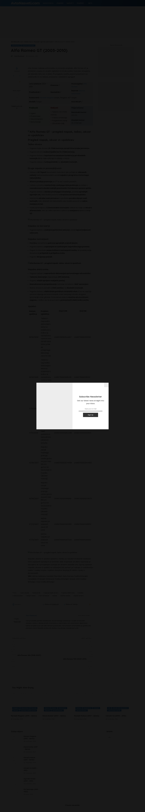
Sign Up (90, 415)
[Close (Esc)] (106, 385)
